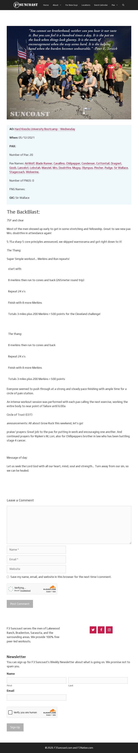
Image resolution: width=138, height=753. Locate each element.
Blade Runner (44, 163)
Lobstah (35, 167)
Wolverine (32, 172)
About (55, 5)
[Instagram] (109, 629)
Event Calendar (101, 5)
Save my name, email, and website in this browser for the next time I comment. (60, 577)
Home (46, 5)
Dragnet (116, 163)
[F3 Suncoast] (26, 5)
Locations (86, 5)
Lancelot (23, 167)
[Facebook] (101, 629)
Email (10, 690)
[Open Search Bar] (123, 5)
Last (71, 685)
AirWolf (29, 163)
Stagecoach (17, 172)
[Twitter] (93, 629)
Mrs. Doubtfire (62, 167)
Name (11, 673)
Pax (113, 5)
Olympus (87, 167)
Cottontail (103, 163)
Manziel (46, 167)
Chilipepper (73, 163)
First (9, 685)
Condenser (88, 163)
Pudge (109, 167)
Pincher (98, 167)
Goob (12, 167)
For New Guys (71, 5)
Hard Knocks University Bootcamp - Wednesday (45, 129)
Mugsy (76, 167)
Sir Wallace (121, 167)
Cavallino (59, 163)
